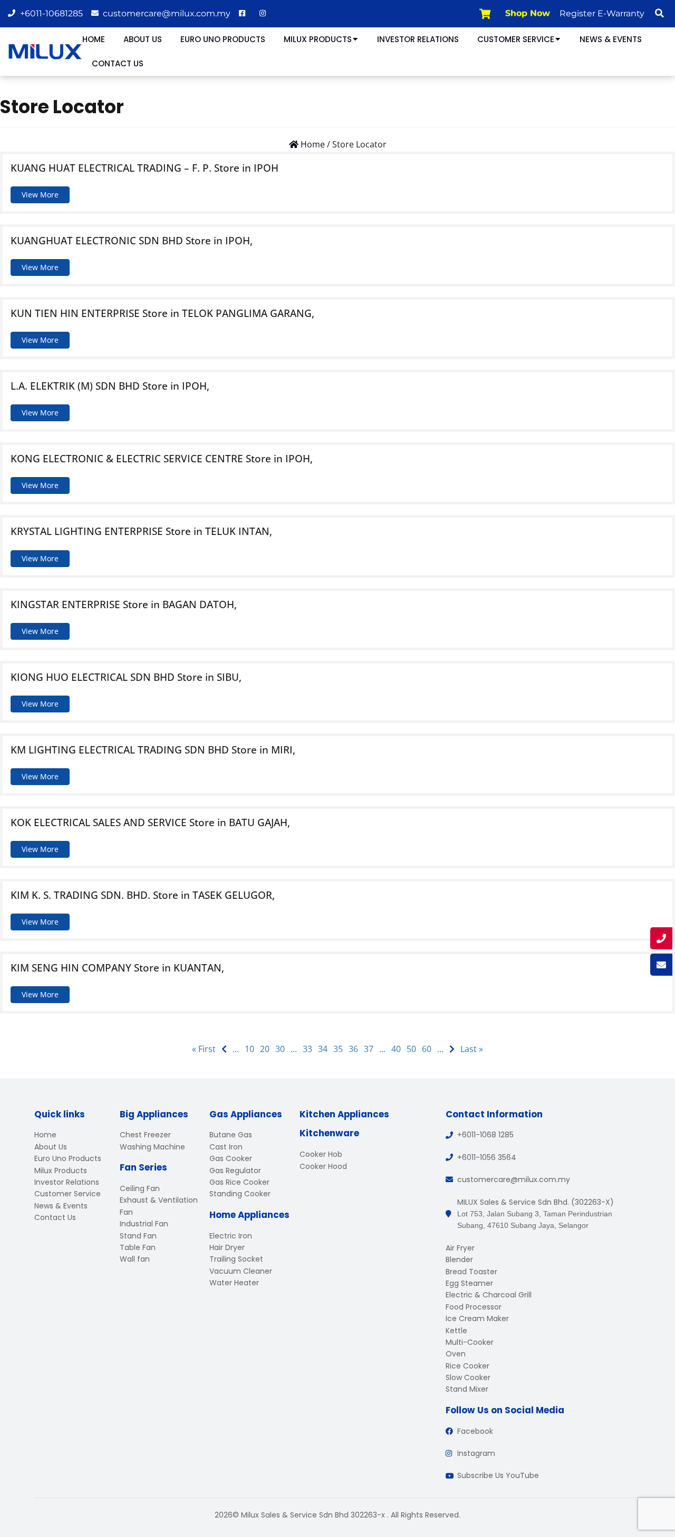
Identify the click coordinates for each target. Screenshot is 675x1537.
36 (353, 1049)
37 (368, 1049)
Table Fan (138, 1247)
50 (411, 1049)
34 (322, 1049)
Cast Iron (226, 1147)
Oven (456, 1353)
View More (40, 195)
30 (280, 1049)
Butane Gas (230, 1134)
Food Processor (474, 1307)
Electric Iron (230, 1236)
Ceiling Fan (140, 1188)
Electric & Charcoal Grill (489, 1295)
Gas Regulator (235, 1170)
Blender (459, 1259)
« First (204, 1049)
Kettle (456, 1330)
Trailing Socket (236, 1259)
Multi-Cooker (470, 1342)
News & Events (611, 39)
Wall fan (135, 1259)
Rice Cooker (467, 1366)
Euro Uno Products (222, 39)
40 (396, 1049)
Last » (471, 1049)
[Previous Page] (224, 1049)
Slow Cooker (468, 1377)
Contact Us (117, 63)
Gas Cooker (230, 1158)
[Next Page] (452, 1049)
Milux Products (318, 39)
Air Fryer (460, 1248)
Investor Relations (418, 39)
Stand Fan (138, 1236)
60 (426, 1049)
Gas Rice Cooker (239, 1182)
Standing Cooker (240, 1193)
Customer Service (515, 39)
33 (307, 1049)
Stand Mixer (467, 1389)
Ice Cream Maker (477, 1318)
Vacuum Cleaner (240, 1271)
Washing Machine (152, 1147)
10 (249, 1049)
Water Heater (234, 1282)
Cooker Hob (321, 1154)
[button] (659, 13)
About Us (142, 39)
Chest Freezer (145, 1134)
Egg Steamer (469, 1283)
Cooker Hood (323, 1166)
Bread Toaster (471, 1271)
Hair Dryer (227, 1247)
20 (264, 1049)
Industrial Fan (144, 1223)
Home (93, 39)
